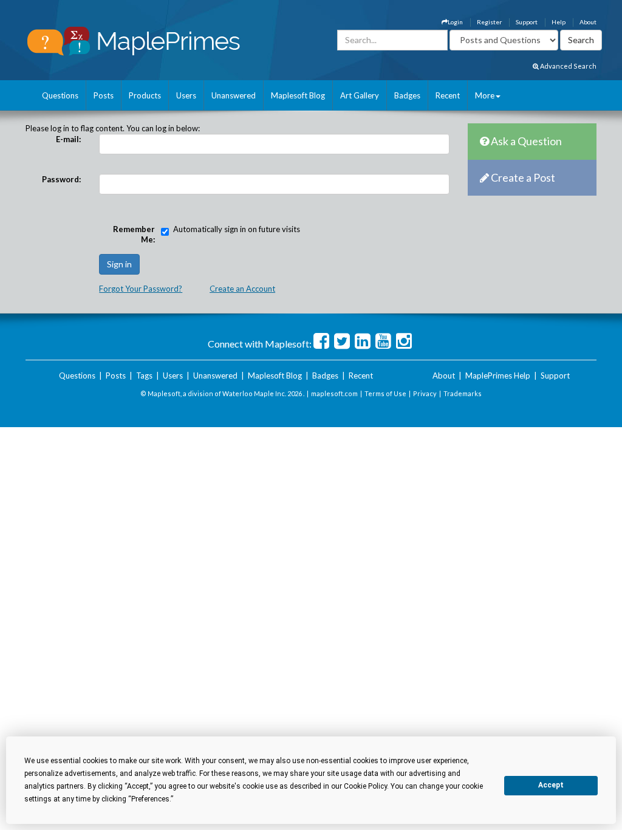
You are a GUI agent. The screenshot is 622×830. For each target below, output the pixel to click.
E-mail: (68, 139)
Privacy (425, 393)
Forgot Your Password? (140, 288)
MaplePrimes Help (497, 375)
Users (186, 95)
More (484, 95)
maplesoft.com (334, 393)
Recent (448, 95)
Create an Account (242, 288)
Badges (407, 95)
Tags (144, 375)
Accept (551, 785)
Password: (61, 179)
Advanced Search (567, 66)
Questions (60, 95)
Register (489, 22)
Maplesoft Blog (298, 95)
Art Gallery (359, 95)
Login (455, 22)
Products (145, 95)
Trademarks (462, 393)
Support (527, 22)
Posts (104, 95)
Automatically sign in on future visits (236, 229)
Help (559, 22)
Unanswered (233, 95)
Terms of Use (385, 393)
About (587, 22)
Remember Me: (134, 234)
